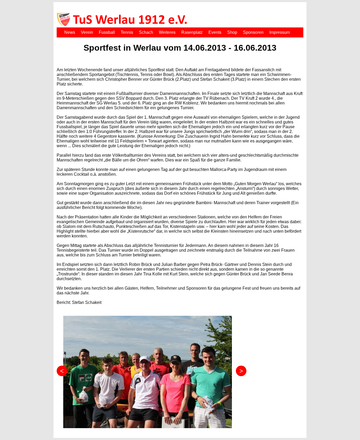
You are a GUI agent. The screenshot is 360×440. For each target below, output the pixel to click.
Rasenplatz (192, 32)
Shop (232, 32)
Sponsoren (253, 32)
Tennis (127, 32)
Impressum (279, 32)
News (69, 32)
